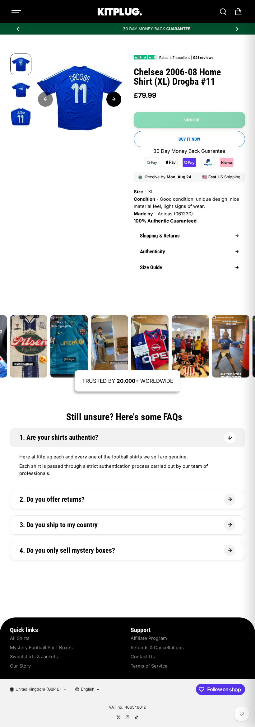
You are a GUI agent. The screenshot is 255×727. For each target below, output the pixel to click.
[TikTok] (136, 717)
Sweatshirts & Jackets (34, 656)
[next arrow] (236, 28)
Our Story (20, 666)
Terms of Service (149, 666)
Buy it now (189, 139)
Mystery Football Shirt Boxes (41, 647)
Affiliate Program (149, 638)
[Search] (223, 12)
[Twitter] (118, 717)
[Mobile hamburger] (17, 12)
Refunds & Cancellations (157, 647)
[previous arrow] (18, 28)
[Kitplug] (119, 11)
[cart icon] (238, 12)
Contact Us (143, 656)
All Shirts (20, 638)
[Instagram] (127, 717)
